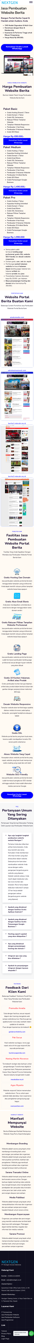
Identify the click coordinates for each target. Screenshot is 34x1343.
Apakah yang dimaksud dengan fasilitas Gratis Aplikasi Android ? (17, 909)
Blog (3, 1336)
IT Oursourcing (6, 1312)
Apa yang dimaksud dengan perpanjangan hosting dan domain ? (16, 946)
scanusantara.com (17, 1106)
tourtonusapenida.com (17, 1053)
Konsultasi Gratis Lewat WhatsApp (18, 141)
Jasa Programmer (7, 1320)
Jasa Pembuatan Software (10, 1317)
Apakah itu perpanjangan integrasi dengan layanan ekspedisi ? (18, 968)
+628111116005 (14, 1276)
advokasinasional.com (17, 370)
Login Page (5, 1339)
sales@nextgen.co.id (14, 1280)
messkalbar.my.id (17, 1079)
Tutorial (4, 1331)
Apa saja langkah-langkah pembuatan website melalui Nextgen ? (18, 837)
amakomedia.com (17, 317)
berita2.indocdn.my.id (17, 476)
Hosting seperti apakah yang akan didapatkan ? (17, 935)
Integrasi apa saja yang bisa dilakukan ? (17, 957)
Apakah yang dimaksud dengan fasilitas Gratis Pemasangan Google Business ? (17, 923)
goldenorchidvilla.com (17, 1032)
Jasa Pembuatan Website (10, 1315)
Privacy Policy (6, 1334)
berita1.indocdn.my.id (17, 423)
